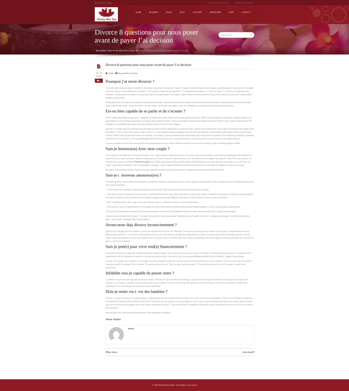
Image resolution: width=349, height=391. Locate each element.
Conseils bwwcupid (141, 162)
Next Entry (248, 352)
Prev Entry (112, 352)
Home (109, 51)
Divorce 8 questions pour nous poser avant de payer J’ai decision (148, 65)
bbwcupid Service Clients (125, 51)
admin (111, 73)
